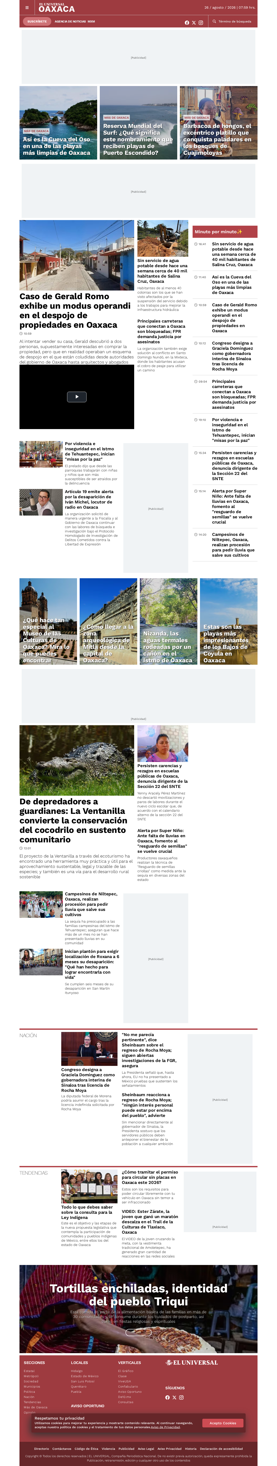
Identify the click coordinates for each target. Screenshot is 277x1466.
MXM (91, 21)
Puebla (76, 1391)
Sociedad (31, 1381)
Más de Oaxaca (36, 131)
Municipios (32, 1386)
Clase (122, 1376)
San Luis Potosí (83, 1381)
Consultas (125, 1402)
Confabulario (128, 1386)
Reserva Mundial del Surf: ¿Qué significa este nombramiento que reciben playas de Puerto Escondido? (138, 139)
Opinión (29, 1412)
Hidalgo (77, 1371)
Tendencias (32, 1402)
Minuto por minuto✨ (219, 231)
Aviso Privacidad (170, 1448)
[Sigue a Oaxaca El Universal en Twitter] (195, 23)
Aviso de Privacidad (165, 1427)
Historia (190, 1448)
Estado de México (85, 1376)
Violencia (108, 1448)
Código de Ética (86, 1448)
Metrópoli (31, 1376)
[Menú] (27, 7)
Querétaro (78, 1386)
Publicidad (126, 1448)
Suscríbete (37, 21)
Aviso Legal (146, 1448)
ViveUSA (124, 1381)
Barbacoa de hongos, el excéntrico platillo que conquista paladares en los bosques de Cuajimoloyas (217, 139)
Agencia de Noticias (70, 21)
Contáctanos (61, 1448)
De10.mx (124, 1397)
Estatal (29, 1371)
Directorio (41, 1448)
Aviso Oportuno (130, 1391)
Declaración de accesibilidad (221, 1448)
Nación (29, 1397)
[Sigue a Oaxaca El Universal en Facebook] (188, 23)
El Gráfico (126, 1371)
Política (29, 1391)
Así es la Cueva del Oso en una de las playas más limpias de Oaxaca (56, 146)
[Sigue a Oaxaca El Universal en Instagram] (202, 23)
